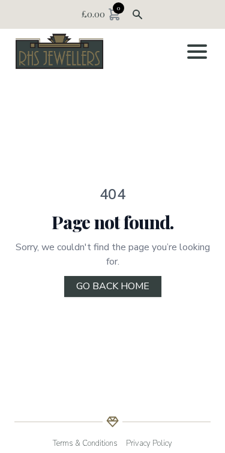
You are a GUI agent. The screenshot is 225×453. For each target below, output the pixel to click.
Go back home (112, 286)
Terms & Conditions (85, 443)
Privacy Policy (149, 443)
